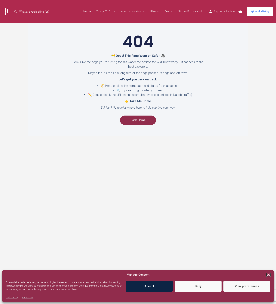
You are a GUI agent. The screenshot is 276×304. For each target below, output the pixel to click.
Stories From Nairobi (190, 11)
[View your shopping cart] (240, 11)
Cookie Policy (12, 297)
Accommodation (131, 11)
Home (87, 11)
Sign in (218, 11)
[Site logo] (7, 11)
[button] (268, 275)
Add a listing (262, 11)
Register (230, 11)
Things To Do (104, 11)
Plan (153, 11)
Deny (198, 286)
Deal (167, 11)
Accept (149, 286)
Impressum (27, 297)
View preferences (247, 286)
